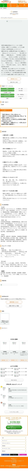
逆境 (7, 98)
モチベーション (7, 96)
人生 (7, 90)
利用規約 (3, 445)
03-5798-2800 (15, 422)
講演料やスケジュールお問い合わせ (15, 427)
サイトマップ (4, 440)
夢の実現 (21, 90)
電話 (3, 6)
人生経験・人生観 (7, 92)
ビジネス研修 (7, 94)
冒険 (21, 98)
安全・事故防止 (20, 94)
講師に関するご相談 (14, 82)
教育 (7, 88)
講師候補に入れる (14, 78)
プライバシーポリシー (6, 443)
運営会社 (3, 451)
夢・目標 (21, 88)
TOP (1, 8)
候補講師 (17, 5)
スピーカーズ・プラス (6, 448)
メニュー (24, 6)
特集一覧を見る (14, 380)
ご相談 (11, 6)
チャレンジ (20, 96)
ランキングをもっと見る (14, 411)
